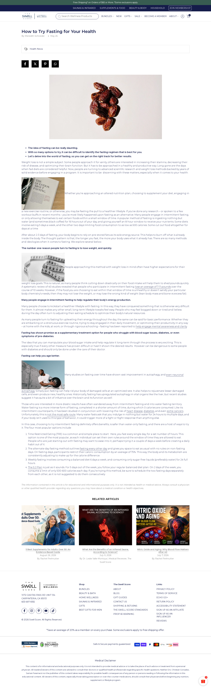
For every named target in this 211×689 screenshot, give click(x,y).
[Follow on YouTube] (46, 611)
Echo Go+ (162, 597)
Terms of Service (166, 593)
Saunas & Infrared (90, 601)
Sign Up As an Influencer (164, 615)
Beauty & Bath (87, 593)
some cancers (175, 411)
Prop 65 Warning (123, 614)
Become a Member (155, 16)
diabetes (149, 411)
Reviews (161, 620)
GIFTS (127, 16)
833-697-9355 (28, 602)
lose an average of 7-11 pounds (153, 286)
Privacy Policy (165, 589)
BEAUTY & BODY (138, 8)
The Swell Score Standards (130, 610)
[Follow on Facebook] (24, 611)
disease (138, 411)
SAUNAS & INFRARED (84, 8)
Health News (36, 49)
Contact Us (120, 601)
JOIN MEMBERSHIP (180, 8)
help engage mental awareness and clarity (161, 326)
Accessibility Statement (171, 606)
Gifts (82, 606)
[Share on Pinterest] (45, 63)
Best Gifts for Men (90, 610)
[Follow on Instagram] (31, 611)
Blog (116, 593)
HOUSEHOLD (158, 8)
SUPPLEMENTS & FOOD (112, 8)
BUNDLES (84, 589)
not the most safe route (61, 414)
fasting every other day (93, 448)
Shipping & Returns (125, 606)
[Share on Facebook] (25, 63)
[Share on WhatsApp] (55, 63)
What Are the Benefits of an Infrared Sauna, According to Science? (105, 551)
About (173, 16)
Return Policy (165, 601)
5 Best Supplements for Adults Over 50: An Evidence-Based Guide (48, 551)
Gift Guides (120, 597)
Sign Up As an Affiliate (170, 610)
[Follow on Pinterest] (39, 611)
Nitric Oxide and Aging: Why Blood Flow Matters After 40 (163, 551)
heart (130, 411)
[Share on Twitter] (35, 63)
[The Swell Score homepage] (34, 16)
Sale (137, 16)
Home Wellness (88, 597)
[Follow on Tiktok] (53, 611)
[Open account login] (182, 16)
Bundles (106, 16)
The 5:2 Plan (35, 467)
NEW (119, 16)
